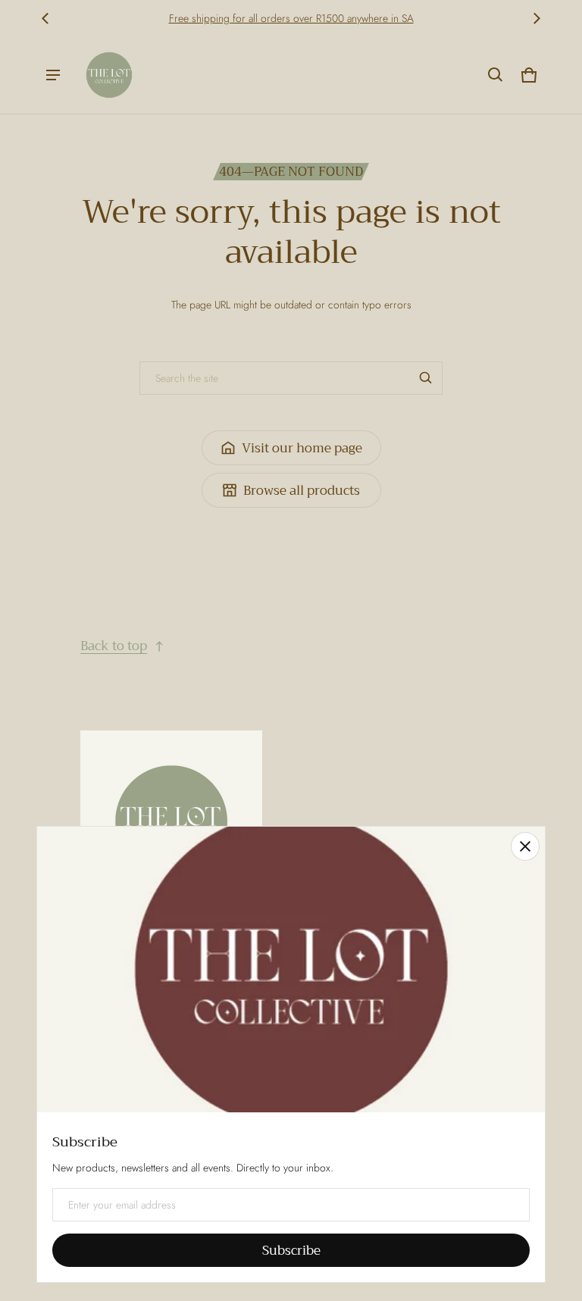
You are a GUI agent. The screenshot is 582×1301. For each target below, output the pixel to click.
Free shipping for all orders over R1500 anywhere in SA (291, 18)
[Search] (426, 378)
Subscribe (291, 1251)
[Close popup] (525, 846)
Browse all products (301, 491)
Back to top (113, 646)
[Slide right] (536, 18)
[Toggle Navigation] (53, 75)
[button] (495, 75)
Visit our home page (302, 448)
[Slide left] (45, 18)
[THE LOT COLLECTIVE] (109, 75)
